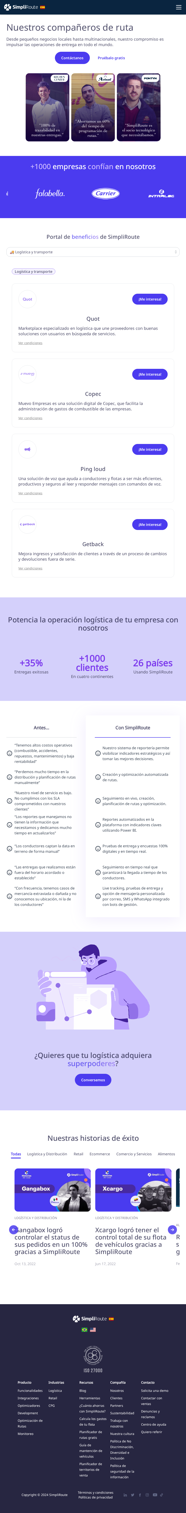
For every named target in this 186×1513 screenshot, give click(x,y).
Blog (82, 1390)
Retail (53, 1398)
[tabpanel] (93, 1228)
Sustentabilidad (122, 1413)
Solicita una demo (154, 1390)
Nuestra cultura (122, 1434)
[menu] (93, 7)
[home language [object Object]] (84, 1329)
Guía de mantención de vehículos (90, 1451)
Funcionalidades (30, 1390)
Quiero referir (151, 1432)
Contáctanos (72, 57)
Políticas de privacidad (95, 1497)
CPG (52, 1405)
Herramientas (89, 1398)
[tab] (16, 1155)
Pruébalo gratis (111, 57)
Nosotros (117, 1390)
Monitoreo (25, 1434)
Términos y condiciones (95, 1492)
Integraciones (28, 1398)
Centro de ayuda (153, 1424)
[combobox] (93, 252)
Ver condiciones (30, 343)
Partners (116, 1405)
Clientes (116, 1398)
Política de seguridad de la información (122, 1471)
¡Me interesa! (150, 299)
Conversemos (93, 1079)
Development (28, 1413)
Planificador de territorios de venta (90, 1469)
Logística (55, 1390)
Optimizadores (29, 1405)
